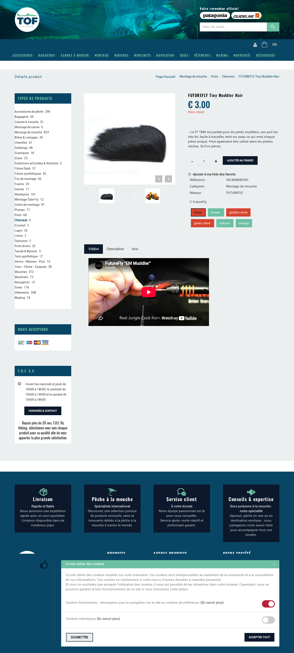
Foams (19, 184)
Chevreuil (228, 76)
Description (115, 249)
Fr (274, 44)
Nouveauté (242, 55)
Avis (135, 249)
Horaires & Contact (43, 410)
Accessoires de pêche (29, 111)
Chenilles (21, 142)
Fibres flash (23, 168)
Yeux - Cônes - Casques (30, 266)
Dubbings (21, 148)
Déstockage (265, 55)
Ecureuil (20, 225)
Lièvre (19, 235)
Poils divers (22, 246)
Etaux (18, 158)
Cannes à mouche (75, 55)
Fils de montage (25, 179)
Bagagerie (46, 55)
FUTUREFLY (234, 193)
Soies (184, 55)
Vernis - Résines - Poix (30, 261)
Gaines (19, 189)
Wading (222, 55)
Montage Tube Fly (27, 199)
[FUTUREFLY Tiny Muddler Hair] (129, 96)
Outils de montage (27, 204)
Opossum (21, 241)
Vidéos (93, 249)
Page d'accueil (165, 76)
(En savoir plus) (212, 603)
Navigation (165, 55)
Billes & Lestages (26, 137)
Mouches (121, 55)
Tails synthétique (26, 256)
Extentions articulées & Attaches (36, 163)
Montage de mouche (193, 76)
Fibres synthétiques (28, 173)
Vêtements (202, 55)
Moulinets (142, 55)
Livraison (43, 499)
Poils (214, 76)
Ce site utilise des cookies (84, 564)
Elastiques (22, 153)
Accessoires (22, 55)
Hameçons (22, 194)
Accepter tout (259, 637)
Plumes (20, 210)
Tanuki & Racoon (26, 251)
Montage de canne (27, 127)
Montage (102, 55)
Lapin (18, 230)
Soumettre (79, 637)
